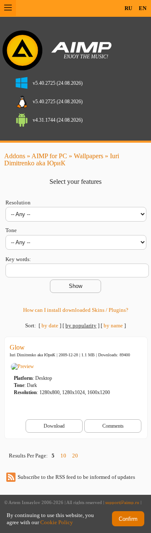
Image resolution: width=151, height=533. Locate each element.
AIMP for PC (49, 155)
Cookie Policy (56, 522)
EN (142, 8)
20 (75, 455)
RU (128, 8)
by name (113, 325)
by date (50, 325)
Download (54, 426)
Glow (17, 347)
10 (63, 455)
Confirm (128, 519)
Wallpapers (88, 155)
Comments (113, 426)
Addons (14, 155)
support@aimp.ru (122, 502)
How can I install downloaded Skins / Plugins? (75, 310)
